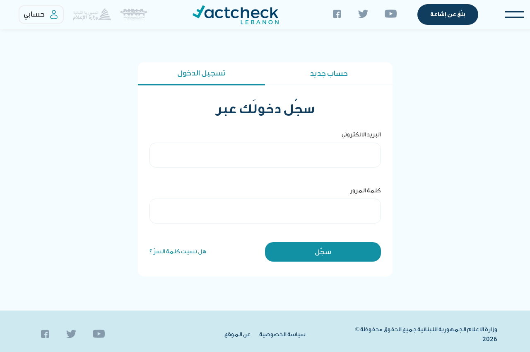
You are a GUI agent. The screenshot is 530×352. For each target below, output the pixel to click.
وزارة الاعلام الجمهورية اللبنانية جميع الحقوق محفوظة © (426, 334)
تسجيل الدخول (201, 73)
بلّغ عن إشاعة (447, 14)
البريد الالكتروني (361, 134)
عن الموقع (237, 334)
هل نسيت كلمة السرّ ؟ (177, 251)
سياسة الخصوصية (282, 334)
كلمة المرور (365, 190)
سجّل (323, 252)
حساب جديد (329, 73)
